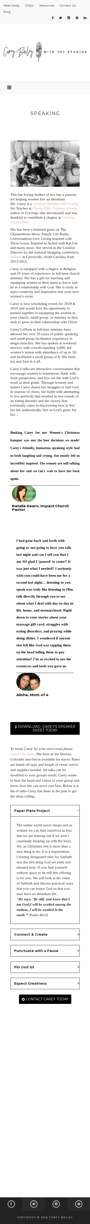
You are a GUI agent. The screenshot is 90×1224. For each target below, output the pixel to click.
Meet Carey (12, 5)
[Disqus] (45, 1108)
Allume (15, 257)
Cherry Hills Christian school (54, 208)
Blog (7, 11)
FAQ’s (29, 5)
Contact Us (68, 5)
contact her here (22, 754)
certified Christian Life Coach (55, 204)
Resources (46, 5)
